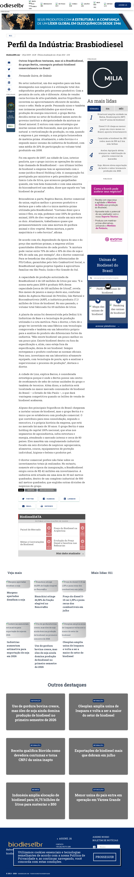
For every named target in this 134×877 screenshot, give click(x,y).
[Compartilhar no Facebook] (9, 75)
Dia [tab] (107, 108)
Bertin (30, 490)
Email (28, 506)
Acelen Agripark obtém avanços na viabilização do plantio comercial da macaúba (112, 154)
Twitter (30, 499)
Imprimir (48, 506)
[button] (60, 5)
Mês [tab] (121, 108)
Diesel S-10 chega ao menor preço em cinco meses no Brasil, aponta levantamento (112, 129)
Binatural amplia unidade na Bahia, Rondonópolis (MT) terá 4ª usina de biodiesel (112, 117)
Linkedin (71, 499)
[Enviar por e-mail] (9, 62)
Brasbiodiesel (47, 490)
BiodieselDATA (30, 517)
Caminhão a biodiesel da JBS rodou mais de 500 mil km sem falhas (112, 141)
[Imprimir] (9, 89)
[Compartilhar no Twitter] (9, 69)
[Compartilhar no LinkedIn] (9, 82)
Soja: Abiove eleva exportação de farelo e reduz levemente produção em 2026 (112, 168)
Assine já (123, 5)
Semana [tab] (94, 108)
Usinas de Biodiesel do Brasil (107, 265)
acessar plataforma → (107, 326)
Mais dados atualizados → (70, 553)
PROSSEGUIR (105, 857)
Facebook (50, 499)
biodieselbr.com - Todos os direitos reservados (34, 874)
